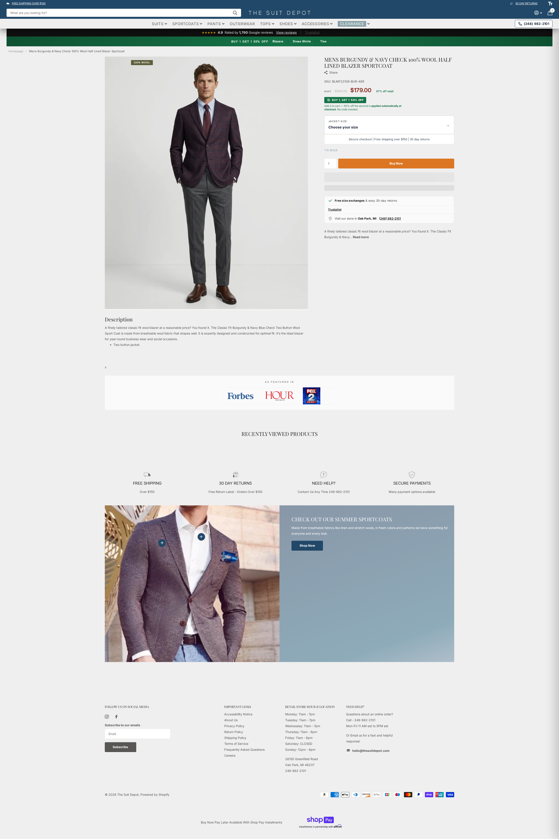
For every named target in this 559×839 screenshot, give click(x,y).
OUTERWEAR (242, 24)
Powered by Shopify (154, 794)
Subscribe (121, 747)
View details (201, 537)
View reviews (286, 32)
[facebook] (116, 716)
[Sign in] (538, 13)
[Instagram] (107, 717)
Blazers (278, 41)
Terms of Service (236, 743)
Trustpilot (312, 32)
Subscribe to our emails (122, 725)
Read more (361, 237)
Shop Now (307, 545)
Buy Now (396, 163)
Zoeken (235, 13)
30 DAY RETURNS (526, 3)
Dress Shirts (302, 41)
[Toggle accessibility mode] (550, 3)
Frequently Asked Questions (244, 749)
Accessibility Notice (238, 714)
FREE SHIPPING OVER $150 (29, 3)
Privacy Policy (234, 726)
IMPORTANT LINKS (237, 707)
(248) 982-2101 (390, 218)
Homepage (16, 51)
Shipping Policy (235, 738)
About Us (231, 720)
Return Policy (233, 732)
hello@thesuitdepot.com (371, 750)
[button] (389, 125)
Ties (323, 41)
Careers (229, 755)
